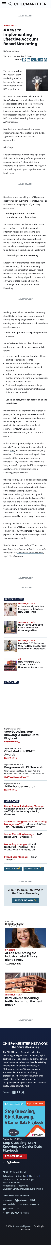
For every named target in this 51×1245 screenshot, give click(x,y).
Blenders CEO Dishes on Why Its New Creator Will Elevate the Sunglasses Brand (32, 647)
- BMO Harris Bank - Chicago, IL (23, 835)
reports (22, 100)
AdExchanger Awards (19, 786)
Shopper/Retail (25, 604)
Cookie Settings (25, 1179)
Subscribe (20, 1176)
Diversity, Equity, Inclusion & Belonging (23, 1188)
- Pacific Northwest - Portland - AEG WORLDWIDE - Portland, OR (20, 847)
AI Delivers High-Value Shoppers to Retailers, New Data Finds (31, 609)
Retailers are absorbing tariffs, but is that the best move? (23, 1001)
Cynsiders (10, 950)
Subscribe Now (24, 900)
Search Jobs (33, 868)
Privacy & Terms (11, 1182)
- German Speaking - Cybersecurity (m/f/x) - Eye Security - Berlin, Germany (25, 810)
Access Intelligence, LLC (24, 1226)
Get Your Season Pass (15, 777)
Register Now (11, 741)
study (12, 450)
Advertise (8, 1176)
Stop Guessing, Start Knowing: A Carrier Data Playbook (21, 735)
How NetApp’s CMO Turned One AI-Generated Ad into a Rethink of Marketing (30, 666)
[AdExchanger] (14, 1162)
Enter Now (9, 757)
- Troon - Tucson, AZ (21, 858)
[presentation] (10, 609)
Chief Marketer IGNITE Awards (19, 752)
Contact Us (9, 1179)
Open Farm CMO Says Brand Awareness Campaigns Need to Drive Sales (30, 629)
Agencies (9, 25)
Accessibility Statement (15, 1185)
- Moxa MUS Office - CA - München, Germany (25, 824)
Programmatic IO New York (23, 767)
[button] (4, 4)
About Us (33, 1176)
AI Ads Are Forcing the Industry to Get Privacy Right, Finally (21, 956)
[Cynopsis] (15, 964)
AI (19, 659)
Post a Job (12, 868)
